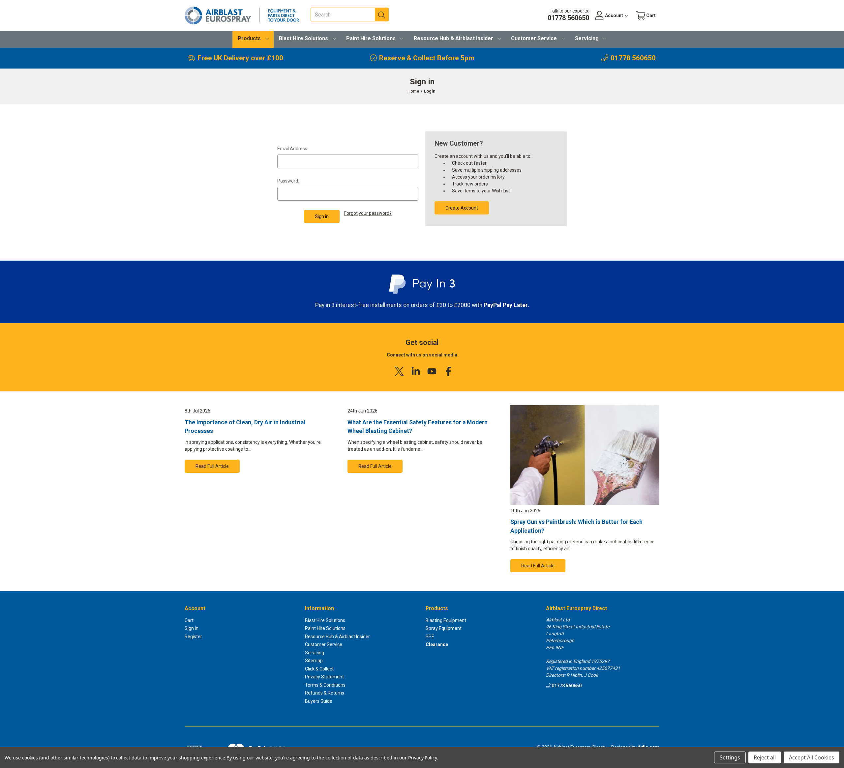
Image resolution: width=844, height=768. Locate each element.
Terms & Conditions (325, 685)
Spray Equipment (444, 628)
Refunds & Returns (324, 693)
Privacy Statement (324, 676)
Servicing (587, 38)
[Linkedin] (415, 371)
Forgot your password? (368, 213)
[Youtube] (432, 371)
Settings (730, 757)
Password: (288, 181)
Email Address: (292, 148)
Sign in (191, 628)
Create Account (461, 208)
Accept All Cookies (811, 757)
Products (250, 38)
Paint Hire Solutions (371, 38)
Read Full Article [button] (212, 466)
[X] (399, 371)
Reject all (765, 757)
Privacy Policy (422, 757)
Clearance (437, 644)
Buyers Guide (318, 701)
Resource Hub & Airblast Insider (454, 38)
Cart (189, 620)
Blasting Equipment (446, 620)
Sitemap (314, 660)
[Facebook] (448, 371)
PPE (430, 636)
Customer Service (534, 38)
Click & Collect (319, 668)
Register (193, 636)
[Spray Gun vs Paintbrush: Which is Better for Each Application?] (584, 455)
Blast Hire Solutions (304, 38)
